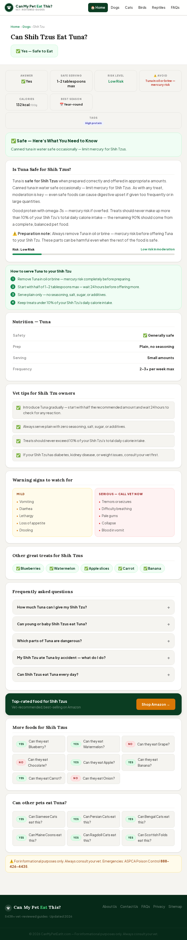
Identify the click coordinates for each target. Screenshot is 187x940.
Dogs (115, 7)
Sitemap (175, 906)
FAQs (175, 7)
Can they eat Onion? (99, 778)
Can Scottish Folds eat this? (153, 837)
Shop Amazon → (156, 704)
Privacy (159, 906)
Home (15, 27)
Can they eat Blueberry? (39, 744)
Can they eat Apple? (99, 762)
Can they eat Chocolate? (38, 762)
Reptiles (158, 7)
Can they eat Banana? (148, 762)
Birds (142, 7)
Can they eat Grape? (153, 744)
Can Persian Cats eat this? (99, 819)
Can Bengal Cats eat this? (153, 819)
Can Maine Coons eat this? (45, 837)
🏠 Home (98, 7)
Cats (129, 7)
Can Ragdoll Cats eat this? (99, 837)
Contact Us (129, 906)
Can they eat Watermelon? (94, 744)
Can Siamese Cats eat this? (43, 819)
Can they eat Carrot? (45, 778)
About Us (110, 906)
